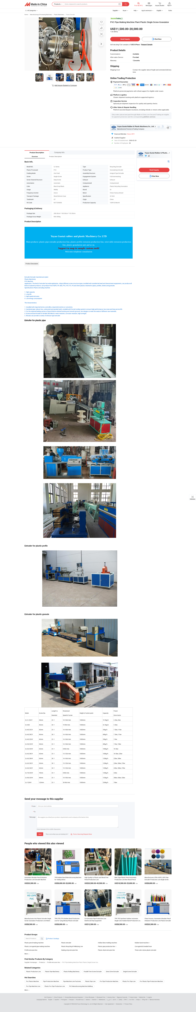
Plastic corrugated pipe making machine (37, 946)
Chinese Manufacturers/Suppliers (74, 997)
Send (40, 834)
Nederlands (102, 999)
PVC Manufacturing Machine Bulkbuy (81, 986)
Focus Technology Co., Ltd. (84, 1004)
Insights (149, 997)
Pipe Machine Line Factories (72, 981)
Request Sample (146, 44)
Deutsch (94, 999)
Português (64, 999)
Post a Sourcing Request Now (81, 834)
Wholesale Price (100, 997)
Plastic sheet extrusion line (106, 950)
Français (71, 999)
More (26, 990)
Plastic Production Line (33, 971)
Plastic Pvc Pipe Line (128, 981)
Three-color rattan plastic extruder (145, 950)
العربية (109, 999)
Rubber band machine (142, 943)
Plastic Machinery (59, 14)
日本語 (120, 999)
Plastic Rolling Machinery (71, 971)
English (50, 999)
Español (57, 999)
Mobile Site (142, 997)
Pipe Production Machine (51, 981)
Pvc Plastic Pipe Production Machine (151, 981)
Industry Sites (111, 997)
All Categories (31, 10)
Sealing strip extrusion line (69, 950)
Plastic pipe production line (106, 946)
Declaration (119, 1004)
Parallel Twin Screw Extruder (93, 971)
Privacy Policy (128, 1004)
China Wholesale (89, 997)
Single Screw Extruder (130, 971)
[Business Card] (168, 161)
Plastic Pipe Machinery (52, 971)
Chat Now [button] (157, 39)
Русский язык (80, 999)
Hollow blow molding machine (107, 943)
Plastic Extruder (70, 14)
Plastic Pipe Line (90, 981)
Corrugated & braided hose (143, 946)
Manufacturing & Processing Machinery (41, 14)
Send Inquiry (125, 39)
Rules (170, 10)
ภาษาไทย (131, 999)
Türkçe (138, 999)
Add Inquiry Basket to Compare (66, 85)
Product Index (133, 997)
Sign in (169, 5)
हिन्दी (125, 999)
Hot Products (48, 997)
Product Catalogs (53, 938)
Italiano (88, 999)
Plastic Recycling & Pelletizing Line (72, 946)
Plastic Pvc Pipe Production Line (55, 986)
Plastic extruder (66, 943)
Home (26, 14)
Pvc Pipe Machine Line (33, 986)
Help (135, 10)
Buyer (124, 10)
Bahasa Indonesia (155, 999)
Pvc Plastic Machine (32, 981)
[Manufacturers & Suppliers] (35, 4)
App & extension (146, 10)
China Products (58, 997)
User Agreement (109, 1004)
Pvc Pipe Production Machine (109, 981)
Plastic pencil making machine (33, 943)
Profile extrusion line (30, 950)
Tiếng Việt (145, 999)
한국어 (114, 999)
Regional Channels (122, 997)
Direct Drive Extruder (112, 971)
